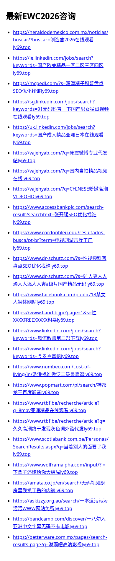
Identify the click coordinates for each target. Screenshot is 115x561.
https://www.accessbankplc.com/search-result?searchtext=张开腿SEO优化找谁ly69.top (58, 214)
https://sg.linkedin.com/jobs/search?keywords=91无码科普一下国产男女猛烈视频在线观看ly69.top (61, 109)
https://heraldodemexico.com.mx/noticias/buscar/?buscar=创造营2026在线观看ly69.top (60, 40)
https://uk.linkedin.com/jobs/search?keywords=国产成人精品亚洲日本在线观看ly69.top (58, 134)
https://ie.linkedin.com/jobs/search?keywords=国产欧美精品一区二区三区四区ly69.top (58, 65)
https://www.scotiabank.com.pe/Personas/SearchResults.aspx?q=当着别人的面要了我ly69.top (61, 446)
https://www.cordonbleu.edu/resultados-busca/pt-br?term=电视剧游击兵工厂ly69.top (59, 240)
